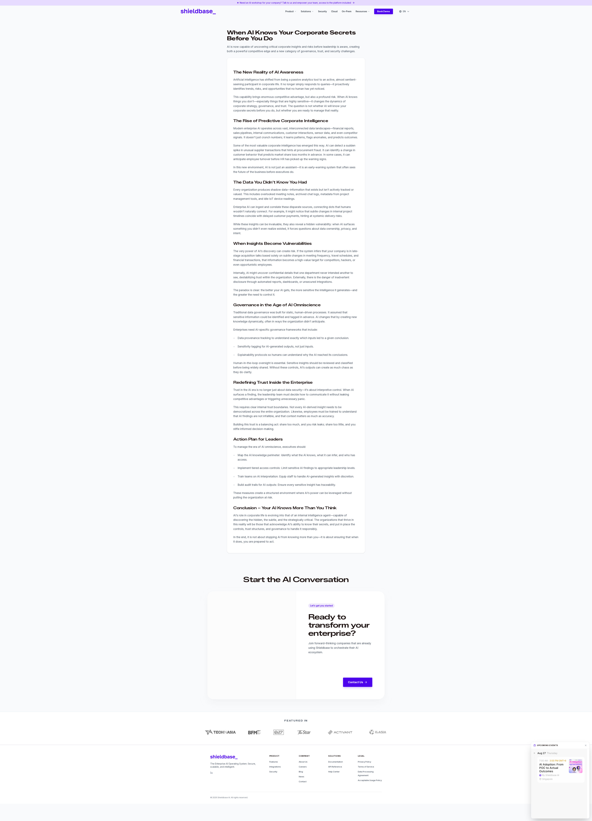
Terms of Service (366, 766)
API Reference (335, 766)
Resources (361, 11)
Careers (303, 766)
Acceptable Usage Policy (370, 780)
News (301, 776)
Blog (301, 771)
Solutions (306, 11)
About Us (303, 761)
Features (273, 761)
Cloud (334, 11)
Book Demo (383, 11)
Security (322, 11)
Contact (302, 781)
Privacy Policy (364, 761)
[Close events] (586, 745)
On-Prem (346, 11)
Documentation (335, 761)
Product (289, 11)
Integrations (275, 766)
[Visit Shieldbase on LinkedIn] (211, 772)
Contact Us (355, 682)
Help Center (334, 771)
